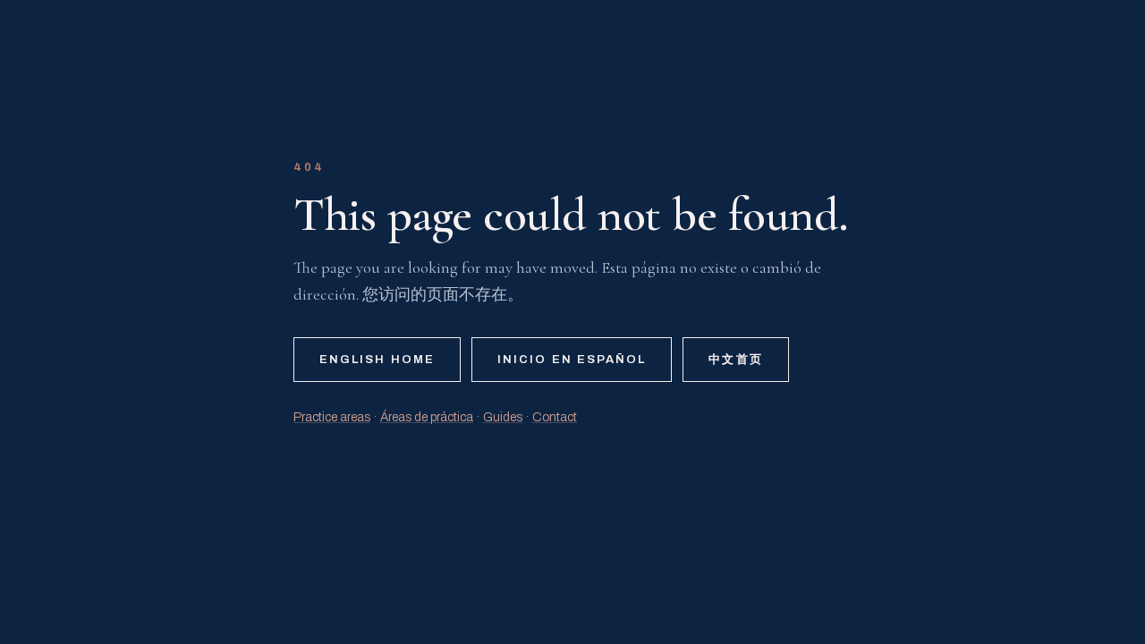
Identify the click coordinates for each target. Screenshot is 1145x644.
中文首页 (735, 359)
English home (377, 359)
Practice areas (331, 417)
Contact (554, 417)
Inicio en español (571, 359)
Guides (502, 417)
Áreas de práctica (426, 417)
